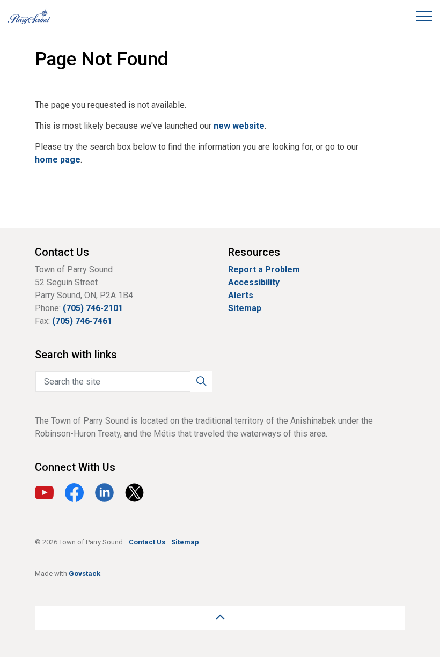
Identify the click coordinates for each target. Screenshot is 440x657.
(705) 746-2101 (93, 308)
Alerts (240, 295)
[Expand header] (424, 16)
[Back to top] (220, 618)
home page (57, 159)
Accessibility (254, 282)
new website (239, 126)
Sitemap (244, 308)
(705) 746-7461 (82, 321)
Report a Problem (264, 269)
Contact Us (147, 542)
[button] (201, 381)
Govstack (84, 574)
